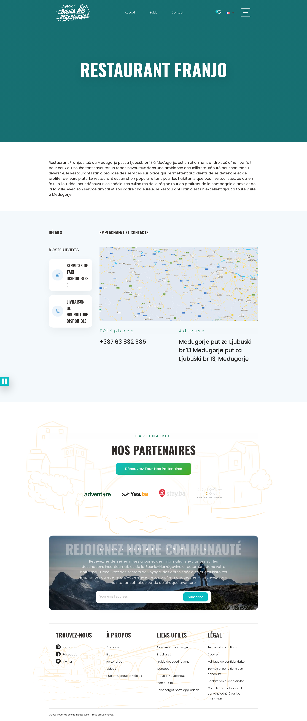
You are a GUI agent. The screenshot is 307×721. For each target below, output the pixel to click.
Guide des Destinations (173, 662)
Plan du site (165, 683)
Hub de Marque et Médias (124, 676)
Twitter (67, 662)
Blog (109, 654)
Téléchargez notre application (178, 690)
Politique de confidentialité (226, 662)
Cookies (213, 654)
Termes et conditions (222, 647)
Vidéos (111, 669)
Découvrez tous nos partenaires (153, 468)
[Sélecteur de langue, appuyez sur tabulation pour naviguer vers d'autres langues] (230, 12)
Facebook (70, 654)
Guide (153, 12)
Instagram (70, 647)
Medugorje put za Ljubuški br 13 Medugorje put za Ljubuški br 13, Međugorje (215, 350)
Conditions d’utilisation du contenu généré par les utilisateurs (226, 693)
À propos (112, 647)
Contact (177, 12)
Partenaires (114, 662)
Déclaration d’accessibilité (226, 681)
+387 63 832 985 (122, 342)
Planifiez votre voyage (172, 647)
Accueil (130, 12)
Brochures (164, 654)
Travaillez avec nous (171, 676)
